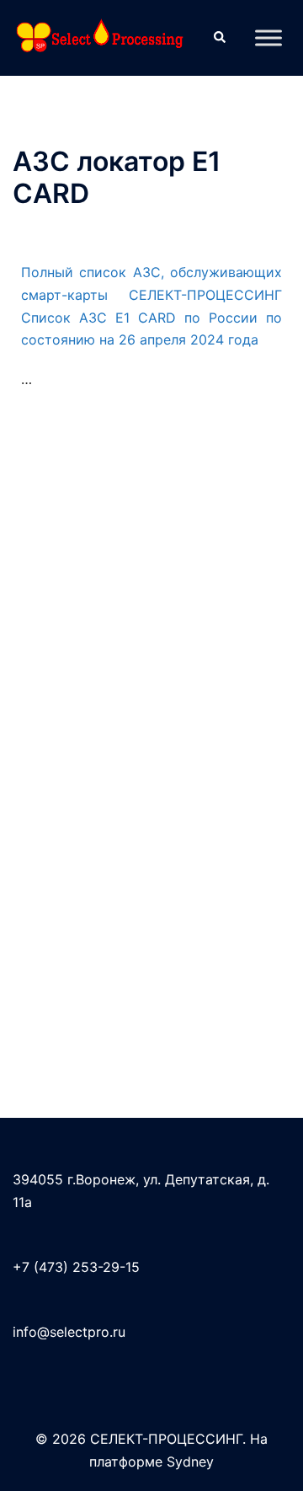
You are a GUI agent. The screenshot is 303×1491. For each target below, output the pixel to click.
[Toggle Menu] (268, 37)
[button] (219, 38)
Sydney (190, 1461)
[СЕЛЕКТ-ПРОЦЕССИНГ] (100, 36)
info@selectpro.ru (69, 1331)
